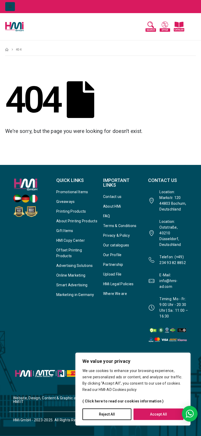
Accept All (158, 414)
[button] (10, 6)
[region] (133, 389)
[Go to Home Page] (6, 49)
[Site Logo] (19, 26)
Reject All (107, 414)
